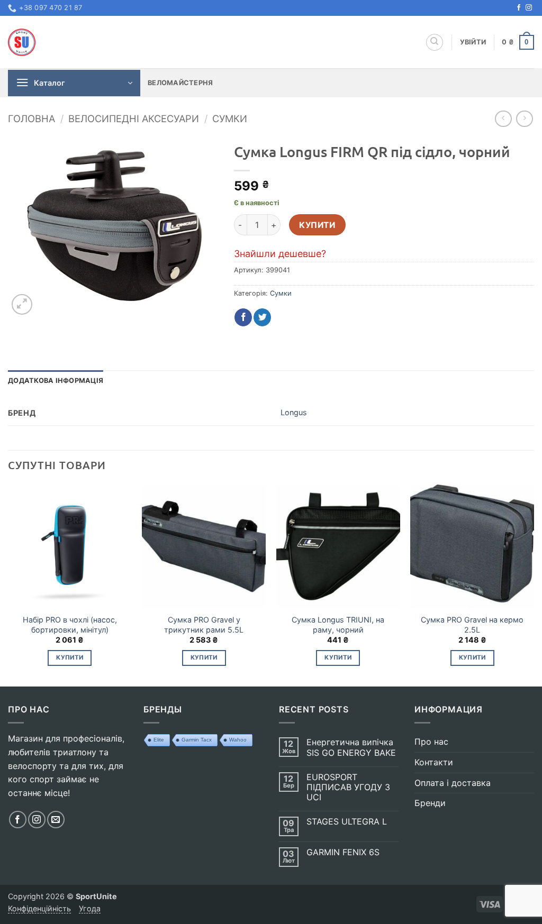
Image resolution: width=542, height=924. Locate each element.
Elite (158, 740)
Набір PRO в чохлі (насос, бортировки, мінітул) (70, 624)
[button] (473, 42)
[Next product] (503, 119)
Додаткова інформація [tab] (55, 381)
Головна (31, 118)
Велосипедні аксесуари (133, 118)
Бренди (430, 803)
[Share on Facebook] (243, 317)
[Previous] (8, 584)
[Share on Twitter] (262, 317)
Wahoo (238, 740)
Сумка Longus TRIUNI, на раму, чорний (338, 624)
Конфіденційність (39, 908)
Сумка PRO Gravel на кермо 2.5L (472, 624)
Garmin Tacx (197, 740)
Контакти (433, 762)
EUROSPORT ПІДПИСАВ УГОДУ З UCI (348, 787)
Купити (317, 225)
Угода (90, 908)
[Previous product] (524, 119)
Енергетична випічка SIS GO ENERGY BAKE (351, 747)
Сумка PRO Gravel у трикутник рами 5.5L (203, 624)
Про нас (431, 741)
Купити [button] (69, 657)
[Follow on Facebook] (519, 8)
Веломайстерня (180, 83)
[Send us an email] (56, 819)
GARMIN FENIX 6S (343, 852)
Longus (294, 412)
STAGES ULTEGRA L (346, 822)
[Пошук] (434, 42)
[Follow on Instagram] (529, 8)
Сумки (229, 118)
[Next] (533, 584)
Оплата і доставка (452, 782)
